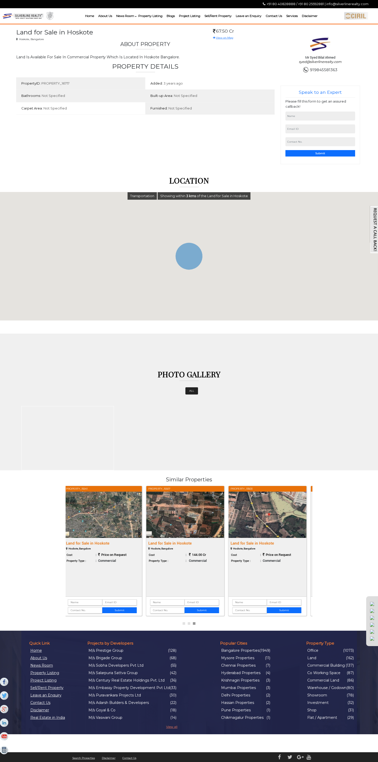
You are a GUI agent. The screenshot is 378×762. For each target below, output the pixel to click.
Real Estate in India (47, 717)
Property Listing (150, 16)
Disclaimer (310, 16)
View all (171, 727)
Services (292, 16)
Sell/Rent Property (218, 16)
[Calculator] (4, 750)
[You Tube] (4, 736)
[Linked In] (4, 723)
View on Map (224, 37)
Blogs (171, 16)
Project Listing (189, 16)
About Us (105, 16)
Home (89, 16)
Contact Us (274, 16)
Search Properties (83, 758)
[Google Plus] (4, 709)
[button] (135, 17)
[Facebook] (4, 682)
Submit (320, 153)
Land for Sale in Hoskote (91, 543)
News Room (125, 16)
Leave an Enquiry (249, 16)
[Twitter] (4, 695)
